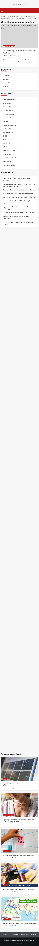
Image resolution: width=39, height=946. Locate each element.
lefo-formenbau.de (7, 317)
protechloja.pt (5, 241)
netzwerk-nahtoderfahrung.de (10, 549)
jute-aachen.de (6, 600)
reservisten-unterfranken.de (10, 335)
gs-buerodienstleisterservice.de (11, 405)
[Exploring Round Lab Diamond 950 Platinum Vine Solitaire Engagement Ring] (19, 805)
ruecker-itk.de (5, 533)
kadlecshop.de (5, 351)
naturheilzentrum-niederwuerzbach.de (13, 603)
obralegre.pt (5, 268)
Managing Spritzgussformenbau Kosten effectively (16, 217)
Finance (5, 121)
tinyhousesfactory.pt (7, 257)
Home (5, 139)
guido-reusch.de (6, 605)
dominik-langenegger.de (8, 497)
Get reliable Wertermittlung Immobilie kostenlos (19, 212)
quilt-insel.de (5, 414)
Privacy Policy (7, 83)
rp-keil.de (4, 333)
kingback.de (5, 432)
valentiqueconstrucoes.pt (9, 270)
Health (5, 136)
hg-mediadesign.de (7, 396)
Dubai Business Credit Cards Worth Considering (18, 193)
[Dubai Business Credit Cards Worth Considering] (19, 875)
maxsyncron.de (6, 594)
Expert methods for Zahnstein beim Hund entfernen (16, 208)
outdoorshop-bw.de (7, 418)
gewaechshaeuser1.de (8, 409)
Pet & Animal (7, 154)
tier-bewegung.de (6, 452)
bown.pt (3, 252)
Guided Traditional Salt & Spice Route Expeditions (19, 197)
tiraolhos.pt (5, 299)
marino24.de (5, 502)
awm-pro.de (5, 329)
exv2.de (3, 544)
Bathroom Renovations (9, 46)
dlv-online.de (5, 499)
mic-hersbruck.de (6, 508)
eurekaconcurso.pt (7, 250)
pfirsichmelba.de (6, 679)
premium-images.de (7, 457)
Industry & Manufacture (11, 147)
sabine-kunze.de (6, 668)
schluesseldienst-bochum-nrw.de (11, 490)
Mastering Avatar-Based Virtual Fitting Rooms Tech (18, 202)
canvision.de (5, 353)
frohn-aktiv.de (5, 369)
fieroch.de (4, 385)
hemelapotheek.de (7, 425)
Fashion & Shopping (9, 125)
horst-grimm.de (6, 394)
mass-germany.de (6, 378)
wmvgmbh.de (5, 688)
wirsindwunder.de (6, 342)
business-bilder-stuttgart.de (10, 706)
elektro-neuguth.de (7, 686)
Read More (5, 65)
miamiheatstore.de (7, 511)
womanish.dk (5, 277)
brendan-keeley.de (7, 320)
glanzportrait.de (6, 569)
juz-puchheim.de (6, 542)
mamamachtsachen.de (8, 531)
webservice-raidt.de (7, 652)
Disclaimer (6, 79)
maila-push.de (5, 349)
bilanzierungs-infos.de (8, 459)
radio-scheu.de (6, 387)
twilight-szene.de (6, 535)
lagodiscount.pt (6, 246)
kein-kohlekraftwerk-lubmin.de (10, 587)
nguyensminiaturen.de (8, 666)
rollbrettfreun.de (6, 585)
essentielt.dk (5, 279)
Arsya (5, 55)
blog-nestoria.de (6, 360)
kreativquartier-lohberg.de (9, 677)
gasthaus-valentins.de (8, 504)
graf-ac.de (4, 302)
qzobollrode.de (6, 740)
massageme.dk (5, 295)
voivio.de (4, 582)
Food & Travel (7, 129)
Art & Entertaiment (9, 99)
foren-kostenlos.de (7, 627)
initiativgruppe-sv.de (7, 450)
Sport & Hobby (7, 161)
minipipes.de (5, 495)
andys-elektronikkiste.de (9, 308)
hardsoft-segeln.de (7, 374)
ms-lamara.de (5, 356)
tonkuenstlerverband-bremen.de (11, 728)
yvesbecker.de (5, 564)
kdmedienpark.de (6, 412)
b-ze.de (3, 576)
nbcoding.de (5, 340)
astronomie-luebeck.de (8, 578)
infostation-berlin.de (7, 439)
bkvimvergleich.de (6, 389)
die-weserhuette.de (7, 614)
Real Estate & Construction (12, 158)
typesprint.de (5, 574)
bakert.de (4, 398)
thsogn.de (4, 697)
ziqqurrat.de (5, 311)
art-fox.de (4, 347)
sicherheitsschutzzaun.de (9, 376)
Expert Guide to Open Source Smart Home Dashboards (17, 179)
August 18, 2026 (12, 891)
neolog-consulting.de (8, 522)
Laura (5, 824)
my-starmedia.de (6, 540)
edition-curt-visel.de (7, 362)
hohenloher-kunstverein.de (9, 623)
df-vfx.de (4, 632)
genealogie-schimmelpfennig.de (11, 636)
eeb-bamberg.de (6, 643)
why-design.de (5, 416)
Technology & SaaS (9, 165)
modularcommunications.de (9, 472)
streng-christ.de (6, 506)
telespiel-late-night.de (8, 657)
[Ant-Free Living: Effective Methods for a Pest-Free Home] (19, 36)
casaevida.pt (5, 264)
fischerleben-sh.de (7, 479)
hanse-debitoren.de (7, 392)
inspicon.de (4, 735)
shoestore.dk (5, 281)
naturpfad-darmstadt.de (8, 322)
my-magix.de (5, 380)
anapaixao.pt (5, 239)
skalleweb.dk (5, 286)
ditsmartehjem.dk (6, 288)
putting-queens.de (7, 421)
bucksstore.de (5, 461)
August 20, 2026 (12, 824)
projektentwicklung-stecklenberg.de (12, 470)
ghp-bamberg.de (6, 484)
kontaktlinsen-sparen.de (8, 612)
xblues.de (4, 708)
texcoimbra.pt (5, 273)
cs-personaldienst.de (7, 423)
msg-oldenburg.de (7, 670)
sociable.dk (4, 284)
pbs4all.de (4, 493)
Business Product (8, 110)
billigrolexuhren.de (7, 538)
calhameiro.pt (5, 261)
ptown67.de (5, 591)
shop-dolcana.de (6, 692)
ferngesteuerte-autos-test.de (10, 517)
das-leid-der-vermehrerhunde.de (11, 558)
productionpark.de (7, 383)
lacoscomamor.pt (6, 248)
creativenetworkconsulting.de (10, 403)
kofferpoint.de (5, 616)
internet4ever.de (6, 641)
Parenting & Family (9, 150)
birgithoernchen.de (7, 427)
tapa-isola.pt (5, 259)
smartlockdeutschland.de (9, 515)
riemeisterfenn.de (6, 555)
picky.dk (3, 290)
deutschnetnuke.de (7, 596)
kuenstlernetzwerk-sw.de (9, 481)
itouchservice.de (6, 701)
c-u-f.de (3, 724)
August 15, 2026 (12, 925)
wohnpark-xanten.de (7, 407)
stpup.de (4, 650)
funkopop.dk (5, 293)
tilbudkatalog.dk (6, 275)
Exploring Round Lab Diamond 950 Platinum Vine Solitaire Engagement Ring (19, 185)
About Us (6, 75)
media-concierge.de (7, 726)
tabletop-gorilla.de (7, 524)
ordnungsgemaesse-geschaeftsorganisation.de (16, 475)
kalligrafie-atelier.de (7, 749)
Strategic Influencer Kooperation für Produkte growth (18, 223)
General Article (8, 132)
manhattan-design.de (7, 681)
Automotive (7, 103)
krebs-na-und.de (6, 630)
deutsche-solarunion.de (8, 304)
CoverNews (28, 940)
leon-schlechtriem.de (7, 434)
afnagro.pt (4, 234)
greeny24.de (5, 358)
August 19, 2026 (12, 857)
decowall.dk (5, 297)
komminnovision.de (7, 441)
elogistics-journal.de (7, 546)
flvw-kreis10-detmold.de (9, 553)
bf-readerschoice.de (7, 625)
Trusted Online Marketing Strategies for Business (19, 190)
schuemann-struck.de (7, 639)
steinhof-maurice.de (7, 463)
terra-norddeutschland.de (9, 634)
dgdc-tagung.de (6, 520)
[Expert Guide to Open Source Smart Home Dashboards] (19, 769)
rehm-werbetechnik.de (8, 401)
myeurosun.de (5, 315)
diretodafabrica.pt (7, 255)
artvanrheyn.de (6, 454)
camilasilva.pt (5, 237)
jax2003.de (4, 468)
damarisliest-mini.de (7, 486)
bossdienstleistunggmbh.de (9, 313)
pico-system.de (6, 562)
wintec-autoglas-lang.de (9, 371)
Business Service (8, 114)
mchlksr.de (4, 443)
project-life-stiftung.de (8, 733)
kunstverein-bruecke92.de (9, 560)
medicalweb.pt (5, 243)
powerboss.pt (5, 232)
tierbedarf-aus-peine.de (8, 598)
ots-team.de (5, 466)
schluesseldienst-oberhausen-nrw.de (12, 551)
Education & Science (9, 118)
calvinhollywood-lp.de (8, 607)
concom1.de (5, 690)
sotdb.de (4, 367)
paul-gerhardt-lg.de (7, 695)
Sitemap (5, 86)
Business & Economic (10, 107)
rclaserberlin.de (6, 326)
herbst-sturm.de (6, 731)
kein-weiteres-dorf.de (8, 589)
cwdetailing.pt (5, 266)
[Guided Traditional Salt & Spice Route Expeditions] (19, 909)
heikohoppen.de (6, 430)
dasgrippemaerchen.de (8, 683)
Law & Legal (7, 143)
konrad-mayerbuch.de (8, 488)
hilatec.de (4, 338)
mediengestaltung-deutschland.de (12, 306)
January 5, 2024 (12, 55)
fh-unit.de (4, 324)
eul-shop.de (5, 674)
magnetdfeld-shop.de (8, 344)
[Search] (36, 10)
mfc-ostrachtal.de (6, 663)
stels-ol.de (4, 618)
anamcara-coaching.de (8, 526)
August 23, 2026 (12, 788)
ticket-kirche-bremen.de (8, 567)
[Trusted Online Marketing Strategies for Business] (19, 841)
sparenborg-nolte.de (7, 448)
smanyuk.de (4, 365)
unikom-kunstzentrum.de (9, 445)
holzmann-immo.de (7, 737)
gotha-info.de (5, 717)
